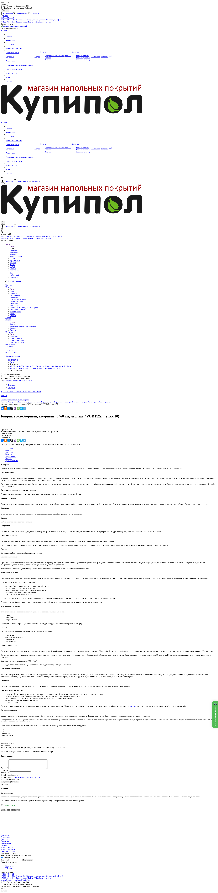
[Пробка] (20, 79)
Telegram (11, 388)
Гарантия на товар (8, 851)
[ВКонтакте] (2, 408)
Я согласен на (22, 777)
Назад (12, 246)
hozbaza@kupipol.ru (24, 380)
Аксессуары (66, 402)
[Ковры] (20, 75)
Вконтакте (12, 385)
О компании (5, 837)
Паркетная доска (47, 402)
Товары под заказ (10, 805)
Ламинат (4, 402)
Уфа (11, 273)
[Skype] (21, 408)
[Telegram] (24, 408)
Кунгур (13, 263)
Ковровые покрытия (33, 402)
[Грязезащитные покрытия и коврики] (20, 63)
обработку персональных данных (28, 777)
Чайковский (14, 275)
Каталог (13, 291)
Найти (4, 891)
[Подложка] (20, 55)
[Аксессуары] (20, 59)
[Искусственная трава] (20, 67)
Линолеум (21, 402)
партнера (132, 706)
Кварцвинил (12, 402)
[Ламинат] (20, 34)
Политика (5, 841)
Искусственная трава (79, 402)
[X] (11, 408)
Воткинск (14, 254)
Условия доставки (8, 849)
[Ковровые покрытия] (20, 47)
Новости (4, 839)
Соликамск (14, 271)
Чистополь (14, 277)
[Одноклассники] (5, 408)
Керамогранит (93, 402)
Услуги (12, 324)
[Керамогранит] (20, 71)
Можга (12, 265)
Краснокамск (15, 261)
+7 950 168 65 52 (7, 18)
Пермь (12, 267)
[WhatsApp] (18, 408)
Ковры (101, 402)
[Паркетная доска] (20, 51)
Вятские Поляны (16, 256)
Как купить (14, 336)
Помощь (4, 845)
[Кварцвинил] (20, 38)
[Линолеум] (20, 42)
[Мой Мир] (8, 408)
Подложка (58, 402)
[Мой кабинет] (2, 178)
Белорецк (13, 250)
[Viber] (15, 408)
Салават (13, 269)
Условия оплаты (7, 847)
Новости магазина (10, 858)
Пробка (107, 402)
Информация (6, 843)
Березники (14, 252)
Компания (5, 835)
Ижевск (13, 259)
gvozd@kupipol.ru (10, 380)
